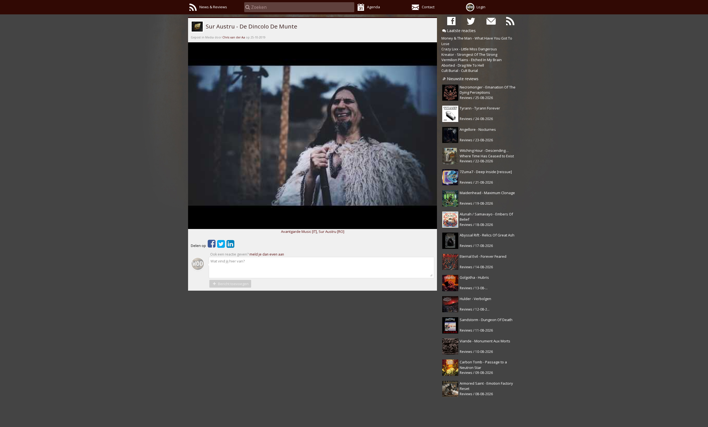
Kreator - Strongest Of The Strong (469, 54)
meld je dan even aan (266, 254)
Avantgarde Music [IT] (299, 231)
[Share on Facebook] (211, 245)
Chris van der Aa (233, 37)
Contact (428, 6)
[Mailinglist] (490, 21)
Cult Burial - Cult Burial (459, 70)
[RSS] (510, 21)
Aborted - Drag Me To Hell (462, 65)
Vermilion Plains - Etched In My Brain (471, 59)
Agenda (373, 6)
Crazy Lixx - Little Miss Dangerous (469, 48)
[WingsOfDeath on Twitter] (471, 21)
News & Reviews (213, 6)
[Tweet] (221, 245)
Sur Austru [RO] (331, 231)
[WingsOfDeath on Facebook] (451, 21)
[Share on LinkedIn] (230, 245)
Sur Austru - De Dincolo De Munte (250, 26)
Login (481, 6)
